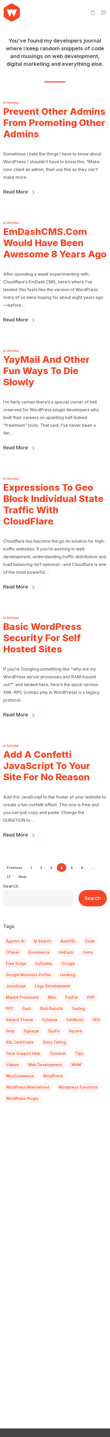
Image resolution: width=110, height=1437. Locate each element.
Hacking (67, 974)
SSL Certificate (20, 1042)
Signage (31, 1031)
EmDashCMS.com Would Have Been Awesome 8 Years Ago (55, 243)
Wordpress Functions (78, 1087)
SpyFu (54, 1031)
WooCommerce (20, 1076)
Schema (49, 1019)
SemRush (75, 1019)
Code (90, 941)
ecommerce (39, 952)
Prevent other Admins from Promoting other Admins (54, 122)
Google (68, 963)
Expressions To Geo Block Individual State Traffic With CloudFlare (53, 504)
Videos (12, 1064)
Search (10, 886)
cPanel (12, 952)
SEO (96, 1019)
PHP (91, 997)
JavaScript (16, 986)
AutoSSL (68, 941)
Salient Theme (19, 1019)
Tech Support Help (23, 1053)
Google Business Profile (28, 974)
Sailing (78, 1008)
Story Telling (54, 1042)
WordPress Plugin (22, 1098)
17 (8, 877)
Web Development (45, 1064)
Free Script (16, 963)
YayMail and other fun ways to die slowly (46, 370)
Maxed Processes (22, 997)
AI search (42, 941)
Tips (79, 1053)
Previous (14, 868)
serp (10, 1031)
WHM (76, 1064)
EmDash (66, 952)
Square (75, 1031)
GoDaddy (43, 963)
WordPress (53, 1076)
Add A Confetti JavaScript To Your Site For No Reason (46, 765)
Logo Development (52, 986)
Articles (13, 103)
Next (22, 877)
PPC (9, 1008)
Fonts (88, 952)
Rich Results (51, 1008)
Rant (26, 1008)
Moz (52, 997)
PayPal (71, 997)
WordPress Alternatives (27, 1087)
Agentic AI (15, 941)
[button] (104, 12)
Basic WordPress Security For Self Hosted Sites (42, 638)
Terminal (58, 1053)
